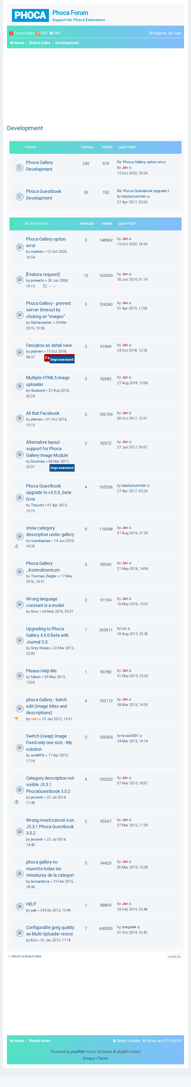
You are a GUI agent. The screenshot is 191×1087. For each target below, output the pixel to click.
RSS (44, 33)
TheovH (37, 505)
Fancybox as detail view (49, 345)
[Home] (30, 14)
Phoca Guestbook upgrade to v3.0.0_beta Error (48, 493)
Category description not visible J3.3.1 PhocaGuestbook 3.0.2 (50, 785)
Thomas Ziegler (44, 576)
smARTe (38, 755)
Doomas (38, 461)
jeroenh (37, 797)
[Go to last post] (130, 238)
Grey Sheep (40, 648)
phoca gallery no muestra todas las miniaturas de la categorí (50, 869)
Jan (125, 167)
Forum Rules (24, 33)
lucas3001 (130, 735)
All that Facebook (42, 413)
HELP (31, 904)
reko (34, 719)
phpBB (76, 1051)
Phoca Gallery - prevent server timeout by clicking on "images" (48, 310)
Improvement (62, 359)
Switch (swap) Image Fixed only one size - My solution (49, 743)
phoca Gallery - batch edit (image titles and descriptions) (46, 706)
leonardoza (40, 881)
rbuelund (38, 390)
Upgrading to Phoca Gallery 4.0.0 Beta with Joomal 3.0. (47, 635)
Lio (124, 628)
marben (37, 251)
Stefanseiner (41, 322)
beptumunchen (134, 196)
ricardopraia (40, 541)
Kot (34, 940)
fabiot (36, 677)
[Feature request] (43, 274)
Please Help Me (41, 670)
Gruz (35, 611)
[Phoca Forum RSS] (38, 33)
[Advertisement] (95, 85)
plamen (37, 351)
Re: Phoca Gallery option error (141, 162)
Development (25, 128)
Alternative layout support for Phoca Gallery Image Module (47, 449)
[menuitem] (54, 33)
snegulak (129, 927)
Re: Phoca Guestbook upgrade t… (144, 191)
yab (34, 910)
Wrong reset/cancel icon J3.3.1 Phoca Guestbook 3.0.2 (50, 827)
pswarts (37, 280)
